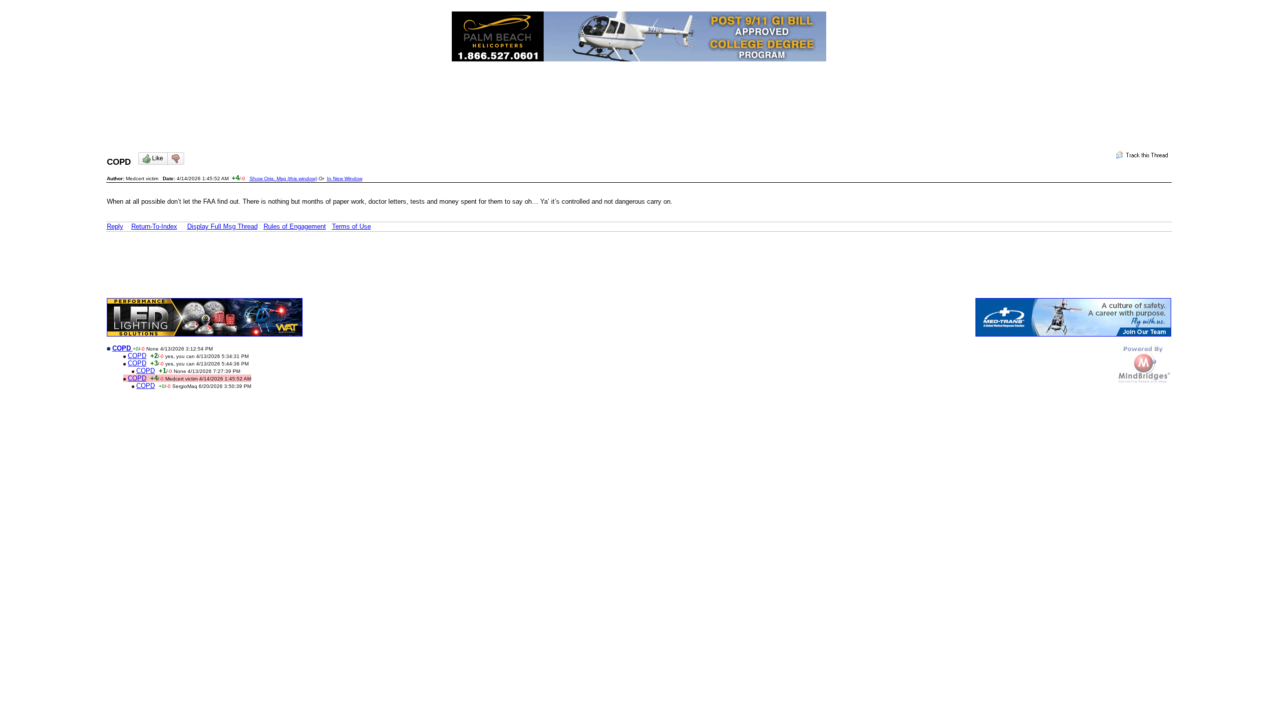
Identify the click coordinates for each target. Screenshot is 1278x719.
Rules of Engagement (295, 226)
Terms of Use (351, 226)
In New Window (344, 178)
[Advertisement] (639, 97)
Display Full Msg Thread (222, 226)
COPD (137, 356)
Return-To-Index (154, 226)
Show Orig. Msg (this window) (283, 178)
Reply (115, 226)
